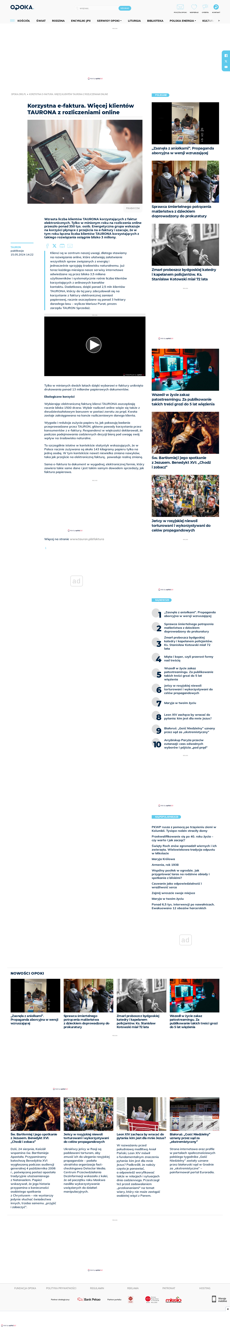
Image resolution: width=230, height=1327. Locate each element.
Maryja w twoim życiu (168, 899)
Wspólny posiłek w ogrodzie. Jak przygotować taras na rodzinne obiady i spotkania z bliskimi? (181, 874)
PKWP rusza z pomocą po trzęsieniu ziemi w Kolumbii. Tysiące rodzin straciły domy (184, 829)
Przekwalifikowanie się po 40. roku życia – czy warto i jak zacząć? (182, 838)
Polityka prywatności (61, 1288)
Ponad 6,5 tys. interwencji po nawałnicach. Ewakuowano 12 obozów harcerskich (183, 906)
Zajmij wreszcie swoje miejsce (173, 893)
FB (47, 246)
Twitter (55, 246)
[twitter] (226, 61)
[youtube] (226, 67)
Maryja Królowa (163, 859)
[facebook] (226, 55)
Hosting (204, 1288)
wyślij (70, 246)
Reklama (133, 1288)
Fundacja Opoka (25, 1288)
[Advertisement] (115, 53)
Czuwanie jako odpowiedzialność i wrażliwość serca (177, 885)
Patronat (168, 1288)
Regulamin (97, 1288)
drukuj (63, 246)
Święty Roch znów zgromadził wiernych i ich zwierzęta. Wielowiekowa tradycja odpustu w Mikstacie (184, 849)
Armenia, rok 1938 (165, 865)
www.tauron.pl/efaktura (87, 539)
